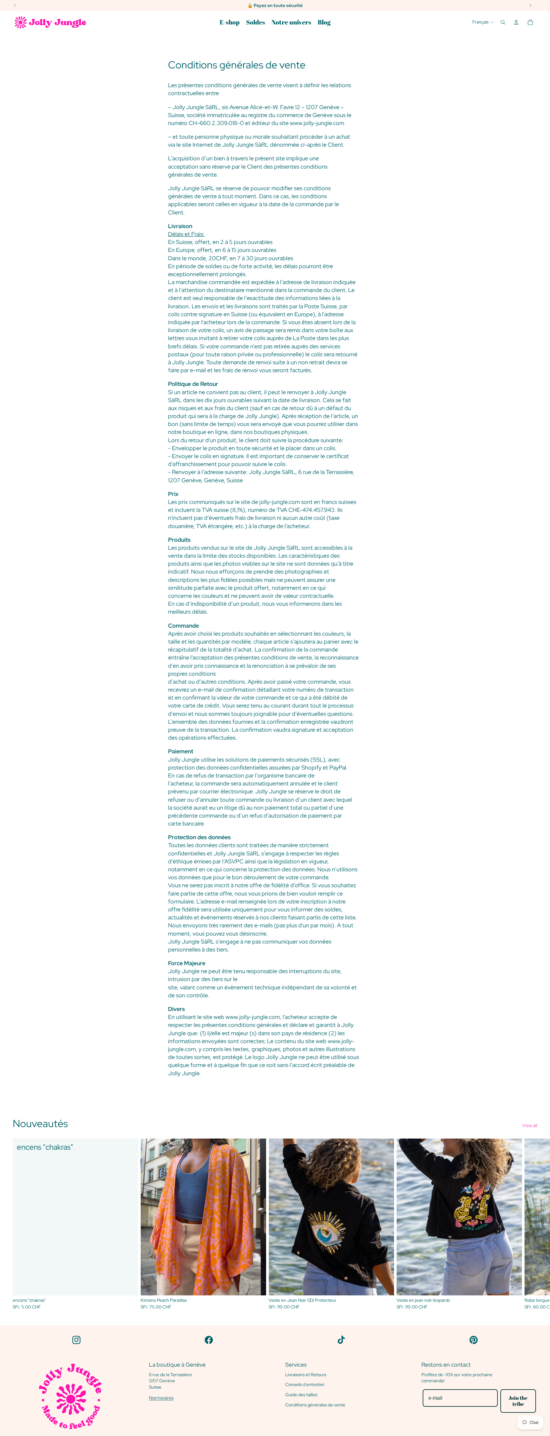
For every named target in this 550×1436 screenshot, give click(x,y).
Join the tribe (518, 1400)
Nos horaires (161, 1398)
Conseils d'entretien (305, 1384)
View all (529, 1125)
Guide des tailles (301, 1395)
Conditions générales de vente (315, 1405)
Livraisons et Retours (305, 1374)
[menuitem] (230, 22)
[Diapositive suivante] (530, 1224)
